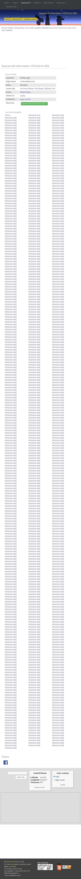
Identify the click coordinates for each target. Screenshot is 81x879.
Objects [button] (37, 3)
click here (12, 866)
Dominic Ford (11, 862)
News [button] (6, 3)
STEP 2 (8, 115)
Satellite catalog (30, 19)
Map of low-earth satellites (31, 28)
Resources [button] (61, 3)
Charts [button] (15, 3)
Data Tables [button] (48, 3)
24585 (22, 96)
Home (7, 19)
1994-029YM (25, 99)
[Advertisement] (40, 47)
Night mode (60, 780)
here (20, 869)
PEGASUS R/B (34, 115)
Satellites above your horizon (53, 28)
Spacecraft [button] (25, 3)
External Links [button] (11, 7)
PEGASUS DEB (58, 115)
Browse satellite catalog (11, 28)
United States (25, 92)
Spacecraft (16, 19)
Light (57, 777)
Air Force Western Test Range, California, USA (37, 89)
